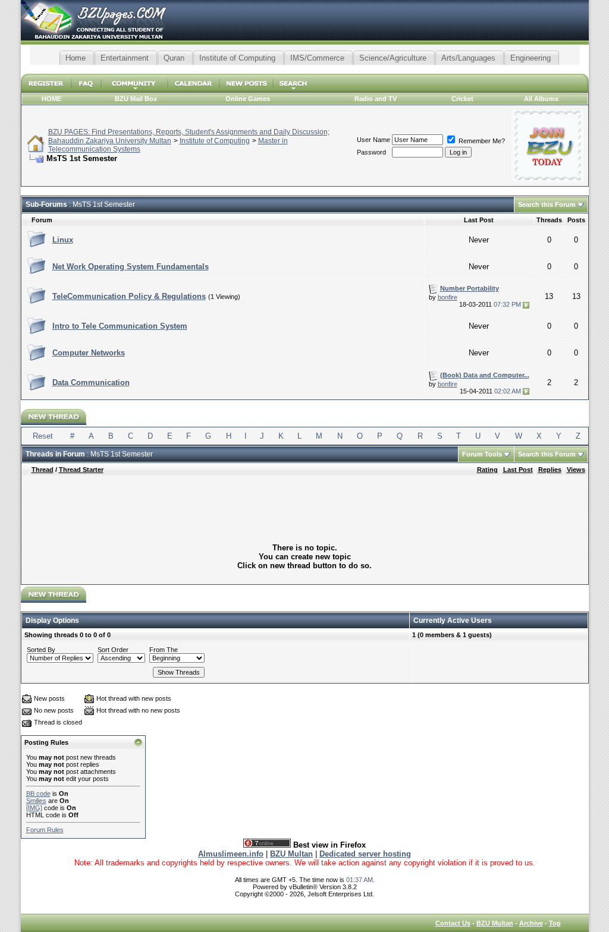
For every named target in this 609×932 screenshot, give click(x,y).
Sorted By (41, 649)
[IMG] (34, 807)
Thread (43, 469)
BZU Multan (494, 923)
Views (576, 469)
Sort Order (113, 649)
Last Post (518, 469)
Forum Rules (45, 829)
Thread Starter (81, 469)
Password (371, 152)
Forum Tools (482, 454)
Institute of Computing (215, 141)
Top (555, 923)
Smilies (36, 800)
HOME (51, 98)
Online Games (247, 98)
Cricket (462, 98)
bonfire (447, 297)
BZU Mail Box (136, 98)
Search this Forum (547, 204)
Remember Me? (481, 140)
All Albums (541, 98)
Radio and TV (375, 98)
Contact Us (452, 923)
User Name (373, 139)
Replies (549, 469)
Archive (531, 923)
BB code (38, 793)
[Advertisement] (304, 69)
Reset (43, 436)
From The (163, 649)
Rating (487, 469)
